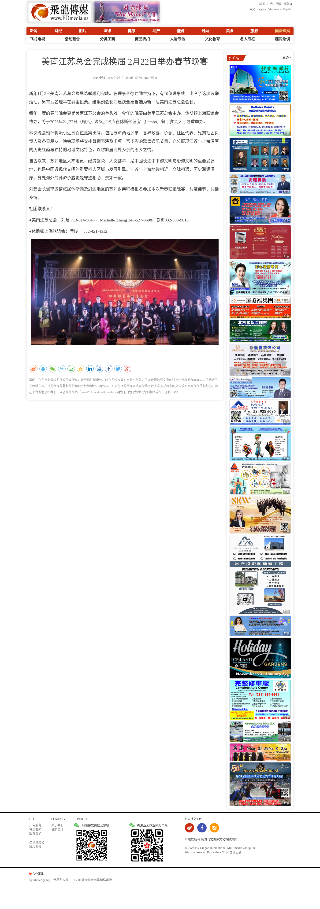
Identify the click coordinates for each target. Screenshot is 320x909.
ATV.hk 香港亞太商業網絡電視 (91, 880)
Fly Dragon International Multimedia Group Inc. (225, 848)
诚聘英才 (57, 829)
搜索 (286, 4)
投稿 (278, 4)
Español (287, 9)
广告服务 (35, 825)
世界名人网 (60, 880)
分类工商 (107, 39)
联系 (262, 4)
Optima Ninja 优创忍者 (227, 852)
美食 (230, 31)
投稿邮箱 (35, 829)
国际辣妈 (282, 31)
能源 (181, 31)
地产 (156, 31)
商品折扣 (142, 39)
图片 (82, 31)
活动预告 (72, 39)
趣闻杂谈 (282, 39)
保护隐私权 (37, 842)
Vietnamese (274, 9)
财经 (58, 31)
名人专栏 (247, 39)
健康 (131, 31)
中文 (252, 9)
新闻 (33, 31)
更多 (286, 57)
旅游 (254, 31)
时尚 (205, 31)
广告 (270, 4)
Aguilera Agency (39, 880)
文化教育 (212, 39)
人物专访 (177, 39)
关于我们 (57, 825)
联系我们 (35, 833)
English (261, 9)
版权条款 (35, 847)
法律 (107, 31)
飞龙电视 (37, 39)
